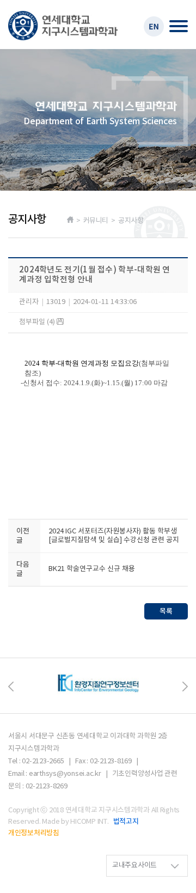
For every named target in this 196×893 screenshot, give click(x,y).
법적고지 (126, 821)
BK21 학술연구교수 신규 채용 (91, 569)
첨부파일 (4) (38, 322)
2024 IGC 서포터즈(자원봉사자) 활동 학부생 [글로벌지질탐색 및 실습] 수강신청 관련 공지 (113, 535)
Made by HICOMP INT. (75, 822)
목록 (166, 611)
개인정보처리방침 (33, 833)
